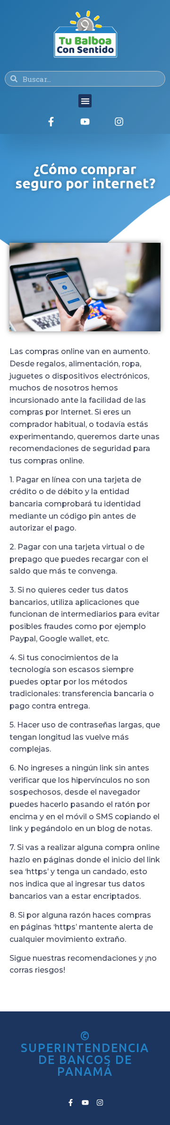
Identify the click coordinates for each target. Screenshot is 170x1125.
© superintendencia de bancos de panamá (85, 1053)
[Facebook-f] (51, 121)
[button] (85, 101)
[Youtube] (85, 121)
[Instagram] (119, 121)
